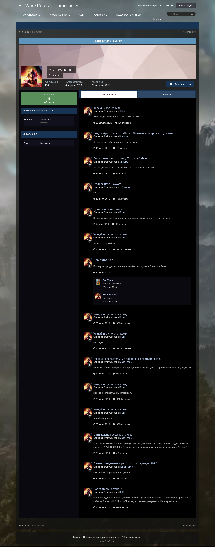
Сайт (82, 14)
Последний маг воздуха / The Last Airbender (122, 158)
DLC (121, 492)
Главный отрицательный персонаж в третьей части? (127, 358)
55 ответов (121, 173)
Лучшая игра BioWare (107, 184)
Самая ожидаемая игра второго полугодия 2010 (125, 463)
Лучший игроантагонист (109, 209)
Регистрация (185, 5)
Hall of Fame (126, 466)
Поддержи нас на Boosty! (130, 14)
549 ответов (121, 507)
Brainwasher (103, 260)
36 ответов (121, 478)
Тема (76, 537)
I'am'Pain (108, 280)
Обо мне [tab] (166, 94)
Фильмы (124, 161)
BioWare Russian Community (48, 5)
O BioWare (125, 187)
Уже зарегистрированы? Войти (154, 5)
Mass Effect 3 (126, 362)
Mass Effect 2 (126, 438)
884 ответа (121, 373)
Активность (100, 14)
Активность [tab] (109, 94)
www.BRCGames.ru (60, 14)
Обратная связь (131, 537)
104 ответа (121, 148)
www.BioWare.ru (31, 14)
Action (122, 111)
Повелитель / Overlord (107, 489)
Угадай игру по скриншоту (110, 234)
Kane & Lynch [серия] (106, 108)
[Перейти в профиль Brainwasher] (88, 110)
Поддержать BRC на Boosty (108, 41)
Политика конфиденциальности (101, 537)
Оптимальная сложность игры (113, 434)
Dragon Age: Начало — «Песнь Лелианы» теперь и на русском (133, 133)
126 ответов (124, 122)
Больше (157, 19)
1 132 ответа (121, 198)
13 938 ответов (123, 249)
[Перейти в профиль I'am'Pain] (98, 282)
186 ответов (120, 224)
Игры (122, 212)
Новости (124, 136)
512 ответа (121, 453)
